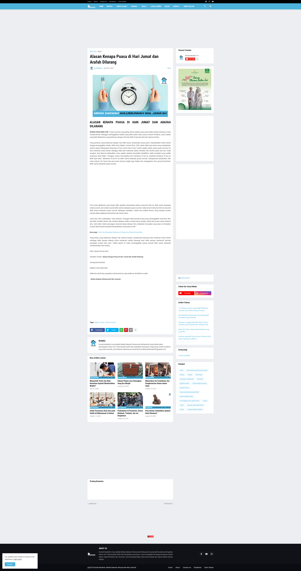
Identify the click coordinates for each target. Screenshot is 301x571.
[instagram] (209, 1)
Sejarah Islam (184, 388)
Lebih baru (92, 503)
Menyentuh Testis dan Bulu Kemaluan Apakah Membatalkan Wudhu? (102, 383)
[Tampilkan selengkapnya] (135, 330)
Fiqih (181, 370)
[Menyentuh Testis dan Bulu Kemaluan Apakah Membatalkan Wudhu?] (102, 370)
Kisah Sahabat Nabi (186, 396)
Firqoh (190, 375)
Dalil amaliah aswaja (199, 383)
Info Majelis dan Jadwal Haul (189, 401)
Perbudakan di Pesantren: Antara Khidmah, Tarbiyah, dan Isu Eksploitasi (130, 413)
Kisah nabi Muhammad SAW (189, 392)
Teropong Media (184, 355)
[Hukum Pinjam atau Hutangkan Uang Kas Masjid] (130, 370)
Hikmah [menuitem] (134, 6)
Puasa (101, 322)
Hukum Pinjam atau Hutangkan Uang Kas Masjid (129, 382)
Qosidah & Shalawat (186, 379)
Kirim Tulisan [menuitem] (189, 6)
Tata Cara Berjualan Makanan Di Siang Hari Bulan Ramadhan (120, 232)
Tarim (182, 405)
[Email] (131, 330)
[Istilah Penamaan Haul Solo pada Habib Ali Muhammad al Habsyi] (102, 400)
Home (89, 1)
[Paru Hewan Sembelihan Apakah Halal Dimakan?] (158, 400)
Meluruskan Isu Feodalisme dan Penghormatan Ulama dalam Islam (157, 383)
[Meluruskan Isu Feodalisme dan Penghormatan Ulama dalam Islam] (158, 370)
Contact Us (103, 1)
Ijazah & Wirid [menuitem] (156, 6)
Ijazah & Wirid (184, 383)
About (96, 1)
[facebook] (206, 1)
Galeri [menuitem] (167, 6)
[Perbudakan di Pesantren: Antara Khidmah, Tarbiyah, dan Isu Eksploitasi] (130, 400)
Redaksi (102, 340)
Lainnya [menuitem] (176, 6)
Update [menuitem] (109, 6)
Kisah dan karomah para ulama (197, 370)
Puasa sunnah (110, 322)
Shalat (182, 375)
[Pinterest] (126, 330)
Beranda (93, 51)
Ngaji (99, 51)
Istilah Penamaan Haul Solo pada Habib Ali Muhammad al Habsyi (102, 412)
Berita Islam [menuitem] (122, 6)
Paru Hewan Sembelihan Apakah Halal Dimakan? (157, 412)
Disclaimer (112, 1)
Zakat (182, 409)
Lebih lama (168, 503)
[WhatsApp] (121, 330)
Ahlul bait (199, 375)
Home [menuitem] (101, 6)
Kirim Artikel (122, 1)
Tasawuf (200, 379)
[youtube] (213, 1)
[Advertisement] (150, 28)
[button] (205, 6)
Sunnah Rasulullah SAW (195, 405)
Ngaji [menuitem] (144, 6)
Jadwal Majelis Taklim (195, 409)
